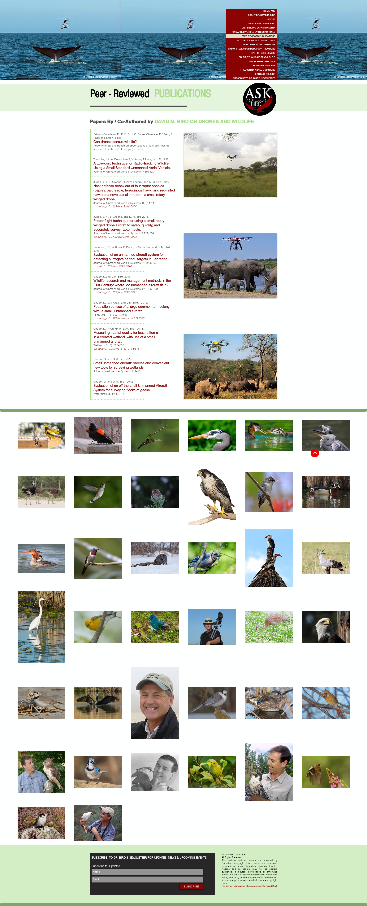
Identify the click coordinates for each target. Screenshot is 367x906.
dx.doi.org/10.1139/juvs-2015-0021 (114, 292)
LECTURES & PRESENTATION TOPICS (256, 40)
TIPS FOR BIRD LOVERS (263, 53)
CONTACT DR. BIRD (265, 74)
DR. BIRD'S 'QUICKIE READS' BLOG (257, 57)
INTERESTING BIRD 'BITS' (262, 61)
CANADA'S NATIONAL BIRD (261, 23)
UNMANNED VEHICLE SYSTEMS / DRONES (253, 32)
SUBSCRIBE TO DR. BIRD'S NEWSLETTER (254, 78)
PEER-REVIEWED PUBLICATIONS (258, 36)
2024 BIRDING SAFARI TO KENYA (258, 27)
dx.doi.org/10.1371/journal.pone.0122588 (118, 318)
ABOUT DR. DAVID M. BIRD (261, 15)
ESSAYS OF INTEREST (264, 65)
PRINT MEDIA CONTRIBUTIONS (259, 44)
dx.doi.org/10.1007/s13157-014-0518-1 (117, 348)
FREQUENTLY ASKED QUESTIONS (257, 69)
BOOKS (271, 19)
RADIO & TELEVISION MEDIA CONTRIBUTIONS (251, 48)
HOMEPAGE (269, 11)
